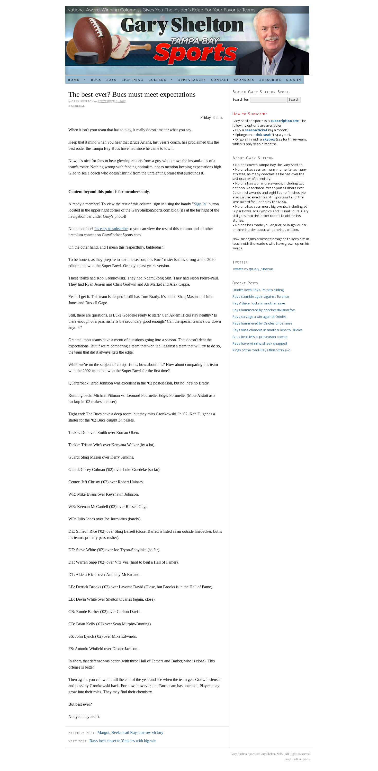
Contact (220, 79)
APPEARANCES (192, 79)
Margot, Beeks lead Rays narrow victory (130, 732)
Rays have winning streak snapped (259, 343)
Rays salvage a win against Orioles (259, 317)
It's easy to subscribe (111, 228)
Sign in (293, 79)
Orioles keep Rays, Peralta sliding (258, 290)
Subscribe (270, 79)
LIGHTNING (132, 79)
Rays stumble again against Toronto (260, 297)
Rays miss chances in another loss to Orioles (267, 330)
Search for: (240, 99)
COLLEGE (157, 79)
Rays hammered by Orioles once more (262, 323)
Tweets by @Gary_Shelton (252, 269)
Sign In (200, 204)
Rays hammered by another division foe (263, 310)
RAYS (111, 79)
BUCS (96, 79)
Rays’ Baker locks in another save (258, 303)
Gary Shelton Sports (297, 759)
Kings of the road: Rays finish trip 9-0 (261, 350)
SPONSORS (244, 79)
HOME (73, 79)
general (78, 105)
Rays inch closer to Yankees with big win (122, 741)
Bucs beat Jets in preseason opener (260, 337)
